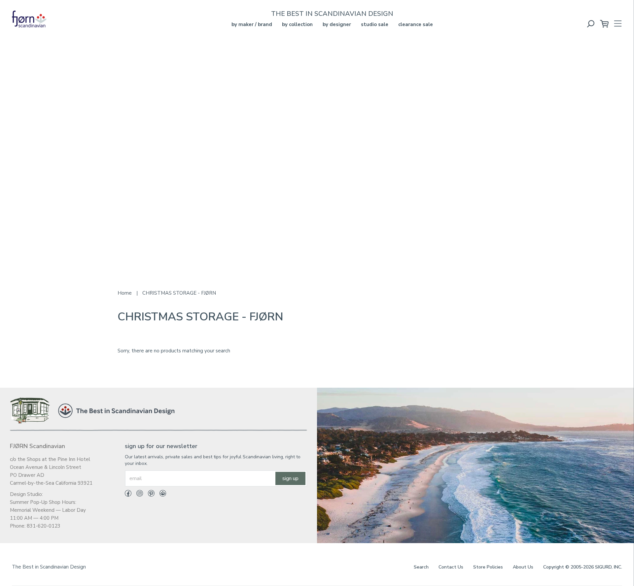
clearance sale (415, 24)
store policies (488, 567)
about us (523, 567)
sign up (290, 478)
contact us (451, 567)
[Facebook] (128, 495)
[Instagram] (137, 495)
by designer (337, 24)
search (421, 567)
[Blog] (160, 495)
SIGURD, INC (608, 567)
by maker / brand (251, 24)
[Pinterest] (149, 495)
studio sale (374, 24)
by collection (297, 24)
